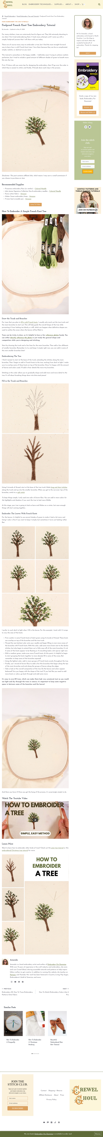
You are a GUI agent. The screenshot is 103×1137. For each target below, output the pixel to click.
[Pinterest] (59, 1122)
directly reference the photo (21, 338)
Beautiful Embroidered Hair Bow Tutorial (57, 1042)
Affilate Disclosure (45, 1095)
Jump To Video (35, 204)
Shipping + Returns (55, 1090)
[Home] (2, 16)
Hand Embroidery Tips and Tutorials (15, 21)
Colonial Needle (40, 189)
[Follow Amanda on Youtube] (15, 981)
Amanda (6, 29)
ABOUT (88, 53)
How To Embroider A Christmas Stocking (34, 1042)
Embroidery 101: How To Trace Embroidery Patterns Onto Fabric (17, 992)
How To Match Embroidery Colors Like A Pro (54, 992)
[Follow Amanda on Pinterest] (22, 981)
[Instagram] (51, 1122)
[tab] (32, 1053)
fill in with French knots (29, 322)
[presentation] (13, 1023)
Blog (24, 4)
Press (62, 1095)
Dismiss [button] (98, 1134)
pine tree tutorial (57, 848)
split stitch (21, 492)
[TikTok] (55, 1122)
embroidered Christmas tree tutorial (15, 850)
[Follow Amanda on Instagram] (11, 981)
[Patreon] (47, 1122)
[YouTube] (44, 1122)
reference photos (52, 335)
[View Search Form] (99, 4)
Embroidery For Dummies (44, 1134)
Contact (44, 1090)
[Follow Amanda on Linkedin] (19, 981)
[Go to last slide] (6, 1032)
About (56, 1095)
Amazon (23, 194)
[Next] (64, 1032)
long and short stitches (59, 487)
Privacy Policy (51, 1099)
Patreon (13, 975)
